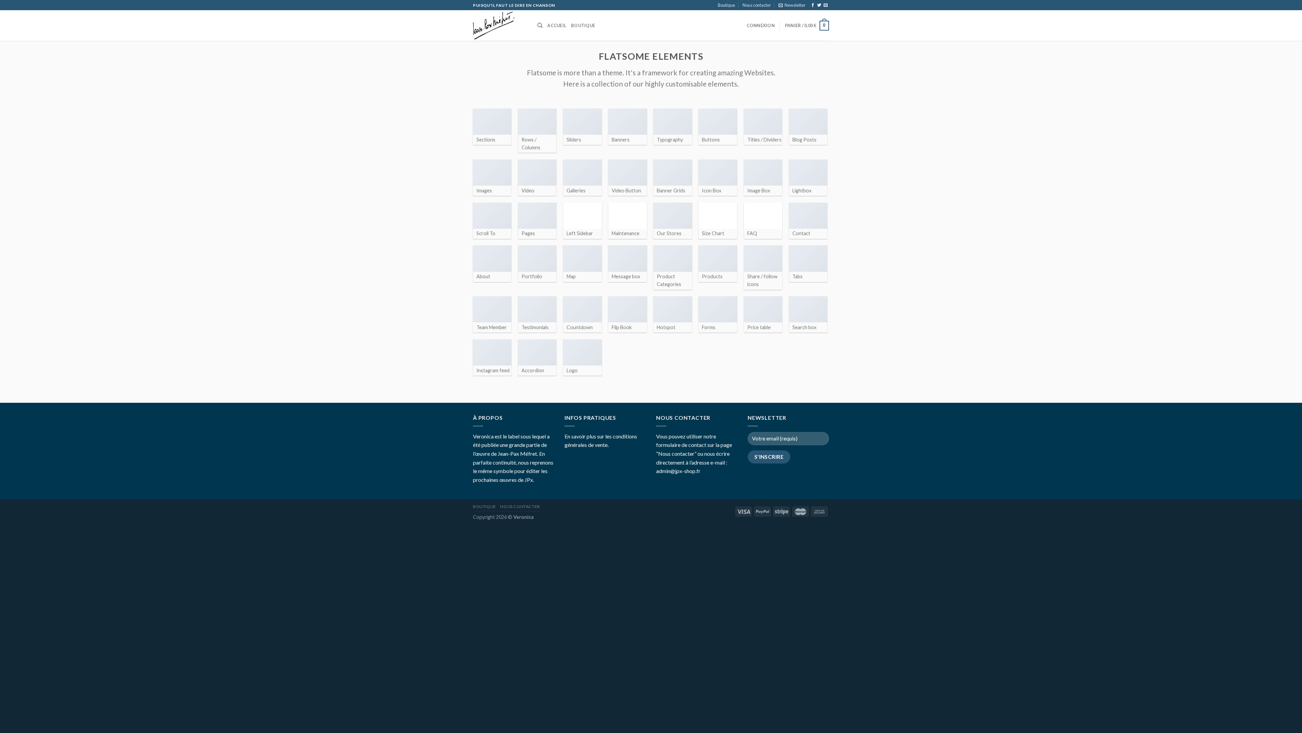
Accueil (556, 25)
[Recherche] (539, 25)
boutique (583, 25)
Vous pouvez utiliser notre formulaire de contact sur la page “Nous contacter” (694, 445)
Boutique (726, 5)
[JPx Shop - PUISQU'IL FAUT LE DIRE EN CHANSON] (500, 25)
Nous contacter (757, 5)
